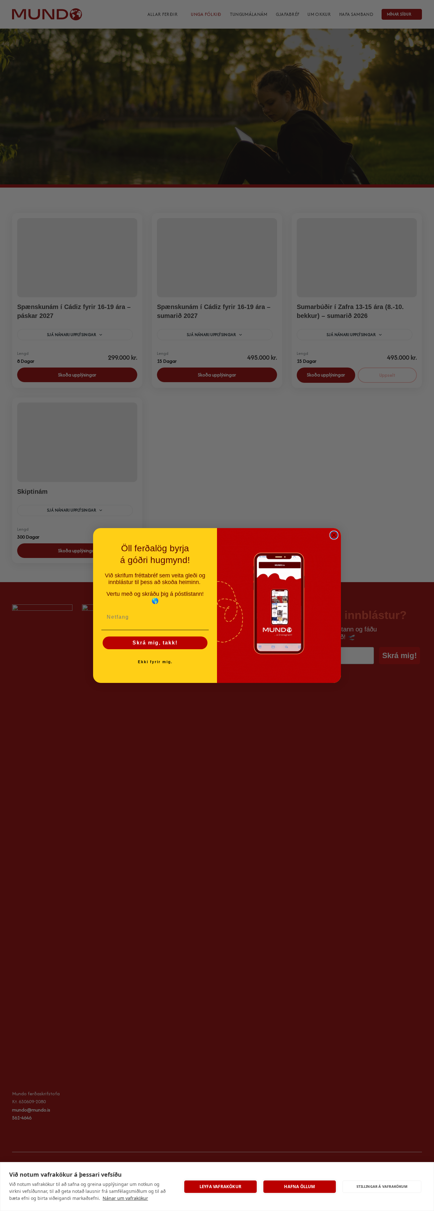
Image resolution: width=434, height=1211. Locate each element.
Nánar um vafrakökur (125, 1198)
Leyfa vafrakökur (220, 1186)
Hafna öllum (299, 1186)
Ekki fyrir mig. (155, 662)
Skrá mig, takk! (155, 642)
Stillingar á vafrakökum (381, 1186)
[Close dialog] (334, 535)
